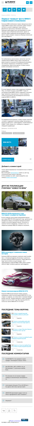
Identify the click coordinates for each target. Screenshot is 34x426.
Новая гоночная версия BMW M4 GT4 (15, 291)
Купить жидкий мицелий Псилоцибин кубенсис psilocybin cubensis (19, 315)
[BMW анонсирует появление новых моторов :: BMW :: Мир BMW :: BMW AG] (17, 240)
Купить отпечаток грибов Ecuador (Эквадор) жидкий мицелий (21, 338)
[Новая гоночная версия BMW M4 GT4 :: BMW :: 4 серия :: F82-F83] (17, 279)
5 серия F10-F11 (6, 133)
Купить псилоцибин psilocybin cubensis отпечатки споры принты (20, 322)
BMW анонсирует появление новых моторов (14, 253)
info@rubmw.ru (15, 422)
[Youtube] (9, 410)
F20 (12, 313)
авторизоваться (15, 172)
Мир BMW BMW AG (19, 133)
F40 (12, 329)
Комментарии (7, 159)
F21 (12, 321)
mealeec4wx (20, 342)
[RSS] (14, 410)
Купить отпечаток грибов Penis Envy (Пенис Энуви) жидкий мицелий (21, 346)
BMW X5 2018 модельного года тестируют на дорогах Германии (14, 214)
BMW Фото (7, 142)
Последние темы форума (15, 310)
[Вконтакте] (4, 410)
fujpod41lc (19, 318)
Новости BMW (6, 15)
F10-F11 (13, 15)
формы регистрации (11, 177)
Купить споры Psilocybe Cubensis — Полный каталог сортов (21, 330)
